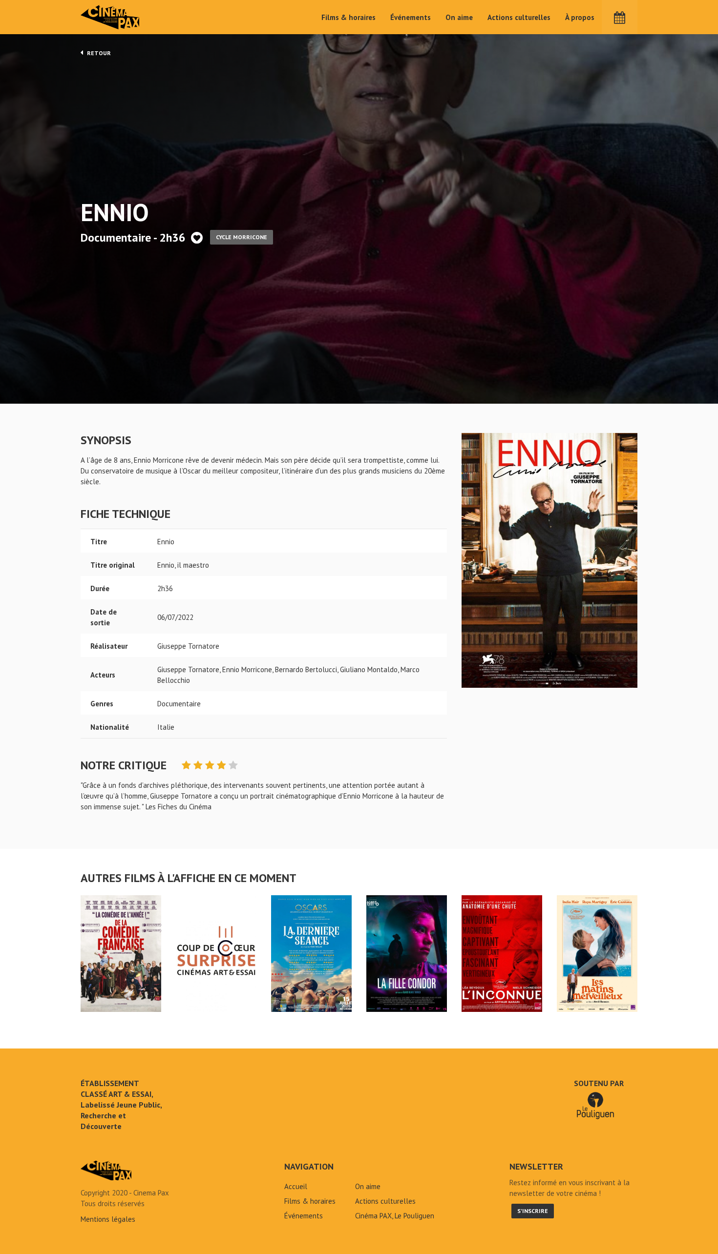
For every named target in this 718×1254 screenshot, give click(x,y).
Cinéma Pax (110, 17)
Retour (98, 53)
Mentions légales (108, 1219)
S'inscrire (532, 1210)
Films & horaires (348, 17)
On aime (459, 17)
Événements (410, 17)
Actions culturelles (518, 17)
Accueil (295, 1186)
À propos (579, 17)
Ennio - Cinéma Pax (106, 1170)
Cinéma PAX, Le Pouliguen (394, 1215)
